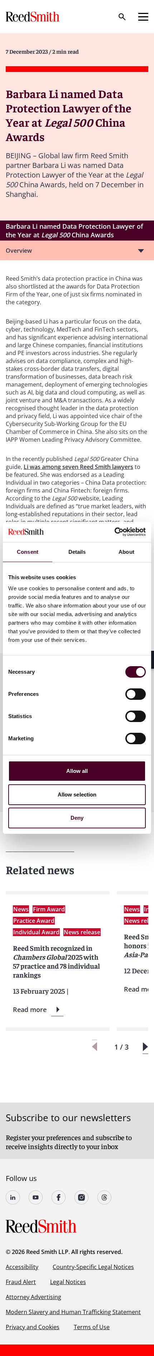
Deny (77, 818)
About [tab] (126, 552)
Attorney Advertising (33, 1297)
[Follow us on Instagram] (81, 1197)
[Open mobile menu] (143, 17)
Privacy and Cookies (32, 1327)
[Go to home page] (33, 16)
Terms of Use (92, 1327)
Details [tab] (77, 552)
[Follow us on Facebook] (59, 1197)
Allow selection (77, 794)
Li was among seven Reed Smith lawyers (78, 467)
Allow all (77, 771)
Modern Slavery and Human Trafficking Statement (73, 1312)
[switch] (135, 694)
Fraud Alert (21, 1282)
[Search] (122, 16)
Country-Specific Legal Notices (93, 1267)
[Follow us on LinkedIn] (13, 1197)
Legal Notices (68, 1282)
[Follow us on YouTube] (36, 1197)
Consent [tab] (27, 552)
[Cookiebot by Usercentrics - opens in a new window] (114, 532)
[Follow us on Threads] (104, 1197)
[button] (145, 1047)
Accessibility (22, 1267)
